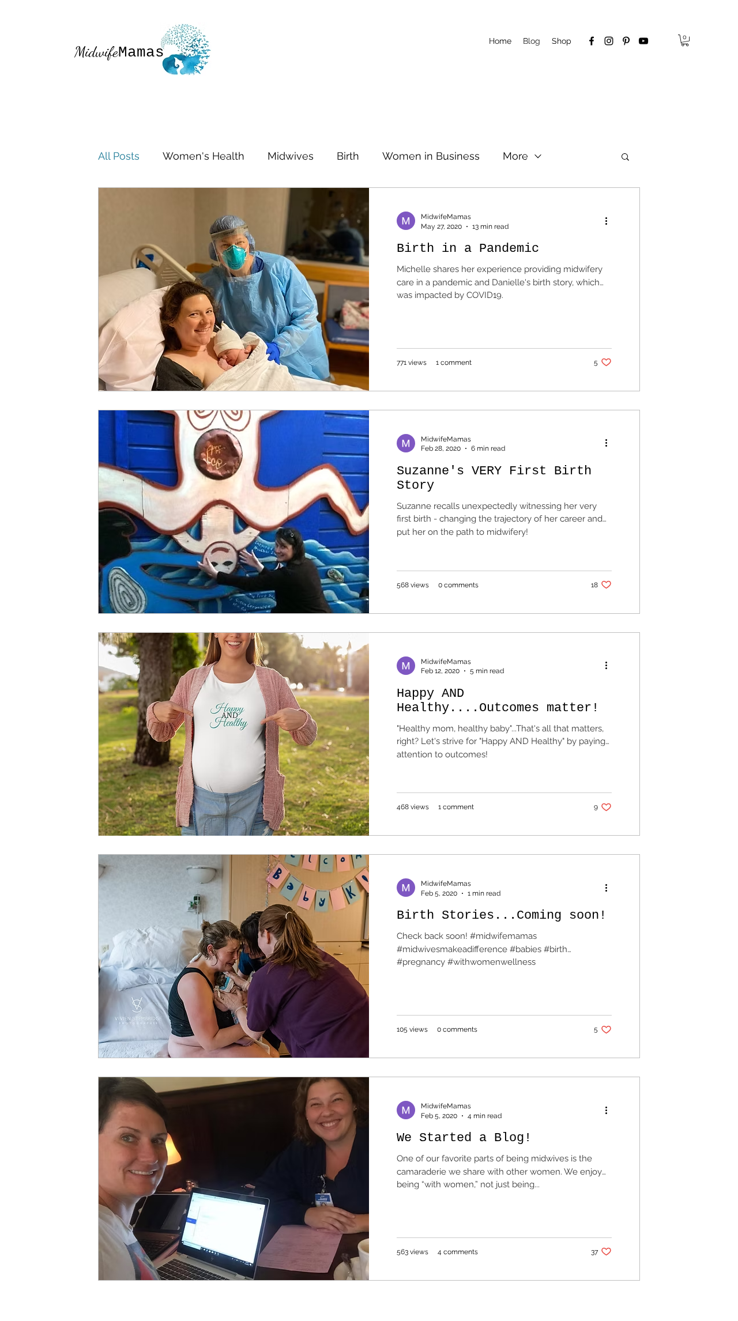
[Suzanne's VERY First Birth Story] (234, 511)
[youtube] (643, 41)
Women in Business (431, 156)
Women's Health (203, 156)
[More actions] (610, 221)
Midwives (291, 156)
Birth (348, 156)
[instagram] (609, 41)
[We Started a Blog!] (234, 1178)
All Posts (119, 156)
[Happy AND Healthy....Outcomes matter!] (234, 734)
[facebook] (591, 41)
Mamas (119, 52)
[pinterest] (626, 41)
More (515, 156)
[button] (685, 40)
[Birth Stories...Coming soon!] (234, 956)
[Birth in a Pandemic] (234, 289)
